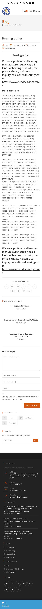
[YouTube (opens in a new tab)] (30, 3)
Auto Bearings (10, 554)
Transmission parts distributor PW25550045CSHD (21, 335)
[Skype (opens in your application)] (26, 3)
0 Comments (10, 48)
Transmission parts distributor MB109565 (21, 320)
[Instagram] (18, 583)
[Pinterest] (30, 583)
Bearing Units (10, 557)
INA (6, 45)
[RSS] (18, 589)
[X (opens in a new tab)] (8, 3)
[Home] (3, 25)
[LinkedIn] (24, 583)
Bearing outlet (17, 25)
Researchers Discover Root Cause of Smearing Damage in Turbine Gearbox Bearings (18, 533)
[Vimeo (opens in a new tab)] (33, 3)
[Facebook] (12, 583)
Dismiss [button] (5, 606)
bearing (32, 45)
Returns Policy (10, 572)
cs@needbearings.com (18, 490)
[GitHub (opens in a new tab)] (23, 3)
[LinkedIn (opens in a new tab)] (20, 3)
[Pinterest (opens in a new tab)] (14, 3)
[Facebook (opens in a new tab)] (11, 3)
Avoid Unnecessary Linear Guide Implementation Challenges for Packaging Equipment (20, 521)
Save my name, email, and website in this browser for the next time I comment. (20, 398)
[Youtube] (12, 589)
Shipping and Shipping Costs (15, 569)
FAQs (7, 566)
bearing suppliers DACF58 (21, 306)
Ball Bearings (10, 548)
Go (35, 440)
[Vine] (6, 589)
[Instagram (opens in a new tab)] (17, 3)
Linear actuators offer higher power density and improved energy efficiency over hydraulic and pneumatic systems (20, 508)
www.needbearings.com (18, 497)
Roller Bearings (10, 551)
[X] (6, 583)
